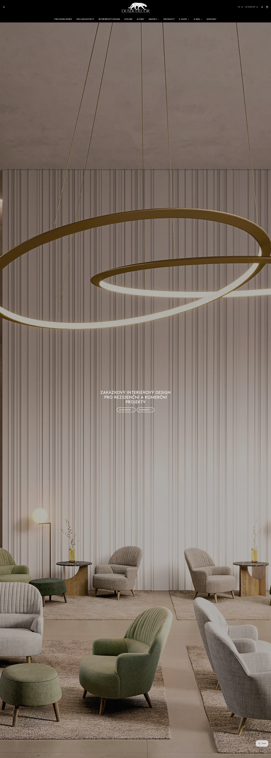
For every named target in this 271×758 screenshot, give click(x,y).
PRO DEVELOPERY (63, 19)
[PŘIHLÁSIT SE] (262, 7)
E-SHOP (183, 19)
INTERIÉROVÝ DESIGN (109, 19)
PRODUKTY (169, 19)
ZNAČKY (153, 19)
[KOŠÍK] (267, 7)
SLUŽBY (140, 19)
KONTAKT (212, 19)
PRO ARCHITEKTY (85, 19)
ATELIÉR (128, 19)
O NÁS (197, 19)
